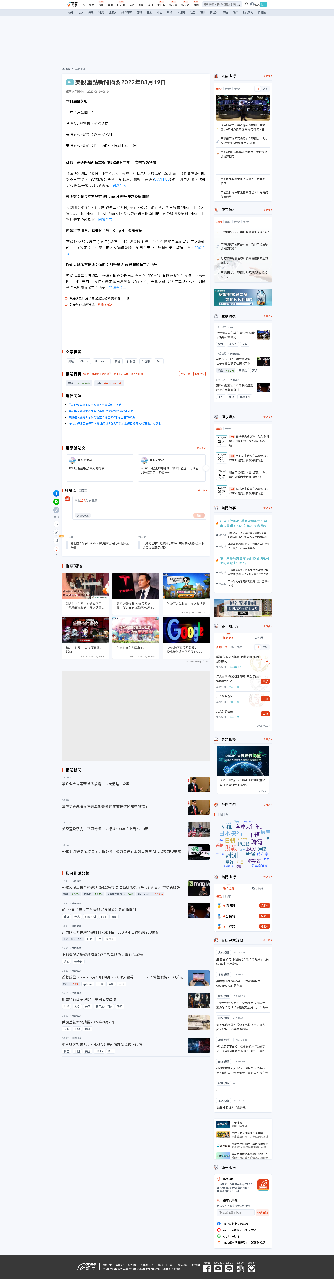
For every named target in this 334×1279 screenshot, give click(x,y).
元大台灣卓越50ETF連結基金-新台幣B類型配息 (237, 678)
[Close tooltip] (85, 549)
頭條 (70, 12)
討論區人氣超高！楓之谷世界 (186, 603)
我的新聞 (248, 12)
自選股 (262, 12)
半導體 (230, 926)
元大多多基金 (224, 711)
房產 (192, 12)
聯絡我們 (162, 1265)
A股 (232, 327)
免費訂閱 (262, 1212)
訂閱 (196, 5)
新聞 (91, 5)
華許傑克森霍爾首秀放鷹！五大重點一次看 (95, 405)
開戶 (265, 662)
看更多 (200, 448)
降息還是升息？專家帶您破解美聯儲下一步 (99, 298)
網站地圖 (182, 1265)
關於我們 (107, 1265)
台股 (101, 5)
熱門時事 (126, 12)
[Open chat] (56, 549)
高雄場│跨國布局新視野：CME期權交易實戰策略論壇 (249, 491)
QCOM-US (162, 179)
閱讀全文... (121, 185)
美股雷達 (80, 69)
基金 (131, 5)
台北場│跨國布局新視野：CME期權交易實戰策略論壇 (249, 458)
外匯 (141, 5)
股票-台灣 (233, 686)
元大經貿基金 (224, 696)
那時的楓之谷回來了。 (131, 648)
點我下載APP (107, 304)
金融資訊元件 (147, 1265)
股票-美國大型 (236, 667)
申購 (265, 681)
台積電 (230, 916)
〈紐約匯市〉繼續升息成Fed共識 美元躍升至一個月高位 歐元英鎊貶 (173, 545)
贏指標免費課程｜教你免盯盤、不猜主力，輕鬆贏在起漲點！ (249, 440)
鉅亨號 (185, 5)
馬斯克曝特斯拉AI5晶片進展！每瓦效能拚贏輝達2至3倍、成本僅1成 (135, 606)
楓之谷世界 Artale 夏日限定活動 (84, 650)
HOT (232, 436)
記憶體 (230, 905)
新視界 (214, 12)
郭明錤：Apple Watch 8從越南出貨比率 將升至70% (100, 545)
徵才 (172, 1265)
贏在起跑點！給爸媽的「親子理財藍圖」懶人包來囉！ (116, 373)
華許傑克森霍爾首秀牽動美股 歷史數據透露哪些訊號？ (102, 411)
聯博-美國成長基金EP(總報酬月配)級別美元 (237, 659)
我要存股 (199, 373)
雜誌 (235, 12)
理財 (202, 12)
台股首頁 (185, 373)
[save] (56, 541)
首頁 (82, 5)
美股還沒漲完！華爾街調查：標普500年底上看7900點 (102, 417)
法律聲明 (195, 1265)
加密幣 (161, 5)
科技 (101, 12)
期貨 (169, 12)
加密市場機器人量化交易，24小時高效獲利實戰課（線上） (248, 474)
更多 (265, 88)
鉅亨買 (173, 5)
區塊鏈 (181, 12)
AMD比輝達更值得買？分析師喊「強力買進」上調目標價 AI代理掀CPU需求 (115, 423)
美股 (110, 5)
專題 (225, 12)
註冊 (263, 4)
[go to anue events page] (246, 4)
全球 (150, 5)
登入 (257, 4)
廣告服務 (132, 1265)
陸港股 (121, 5)
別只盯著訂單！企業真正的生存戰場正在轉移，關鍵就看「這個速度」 (85, 606)
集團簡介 (120, 1265)
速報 (139, 12)
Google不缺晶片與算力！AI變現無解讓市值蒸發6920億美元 (185, 650)
